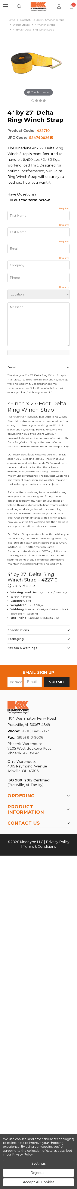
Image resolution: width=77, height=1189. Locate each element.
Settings (38, 1163)
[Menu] (5, 6)
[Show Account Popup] (59, 6)
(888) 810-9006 (30, 737)
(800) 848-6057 (35, 731)
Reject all (39, 1173)
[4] (32, 100)
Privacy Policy (58, 842)
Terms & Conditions (39, 847)
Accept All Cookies (38, 1182)
